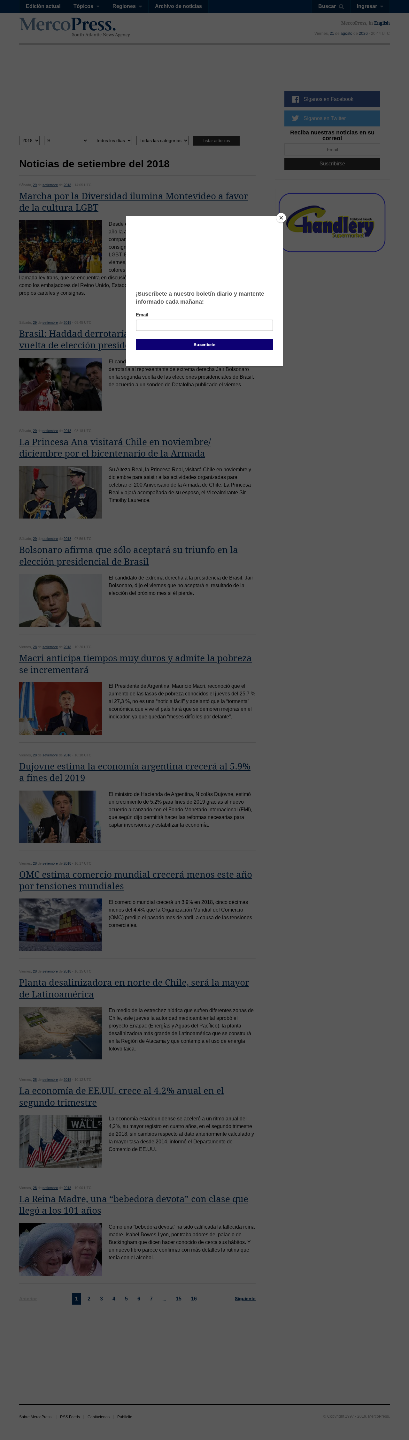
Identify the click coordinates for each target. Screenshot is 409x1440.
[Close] (281, 218)
